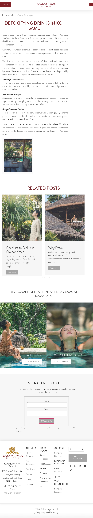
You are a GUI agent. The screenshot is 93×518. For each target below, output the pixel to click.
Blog (14, 15)
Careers (43, 476)
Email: (46, 413)
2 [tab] (44, 281)
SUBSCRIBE (46, 424)
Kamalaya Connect (58, 493)
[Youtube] (85, 469)
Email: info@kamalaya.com (12, 494)
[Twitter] (71, 473)
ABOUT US (31, 451)
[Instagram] (75, 469)
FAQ (42, 489)
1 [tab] (42, 281)
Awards (29, 477)
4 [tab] (49, 281)
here (56, 124)
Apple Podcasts (58, 473)
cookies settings (52, 515)
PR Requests (45, 467)
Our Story (30, 472)
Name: (47, 404)
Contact (29, 487)
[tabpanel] (22, 236)
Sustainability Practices (45, 483)
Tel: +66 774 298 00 (12, 489)
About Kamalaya (30, 457)
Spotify (57, 479)
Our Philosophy (30, 466)
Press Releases (44, 460)
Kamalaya (6, 15)
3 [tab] (47, 281)
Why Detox (55, 247)
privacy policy (40, 515)
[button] (87, 5)
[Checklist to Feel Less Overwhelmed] (22, 218)
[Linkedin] (80, 469)
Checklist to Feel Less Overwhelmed (20, 249)
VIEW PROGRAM (32, 364)
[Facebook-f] (71, 469)
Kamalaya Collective (58, 457)
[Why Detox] (65, 218)
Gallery (29, 482)
